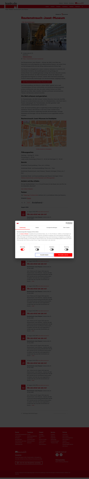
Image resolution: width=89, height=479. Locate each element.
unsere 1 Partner (24, 233)
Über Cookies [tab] (66, 227)
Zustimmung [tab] (22, 227)
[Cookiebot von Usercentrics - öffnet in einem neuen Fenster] (66, 223)
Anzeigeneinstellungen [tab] (52, 227)
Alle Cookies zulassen (63, 254)
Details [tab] (37, 227)
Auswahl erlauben (44, 254)
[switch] (37, 249)
